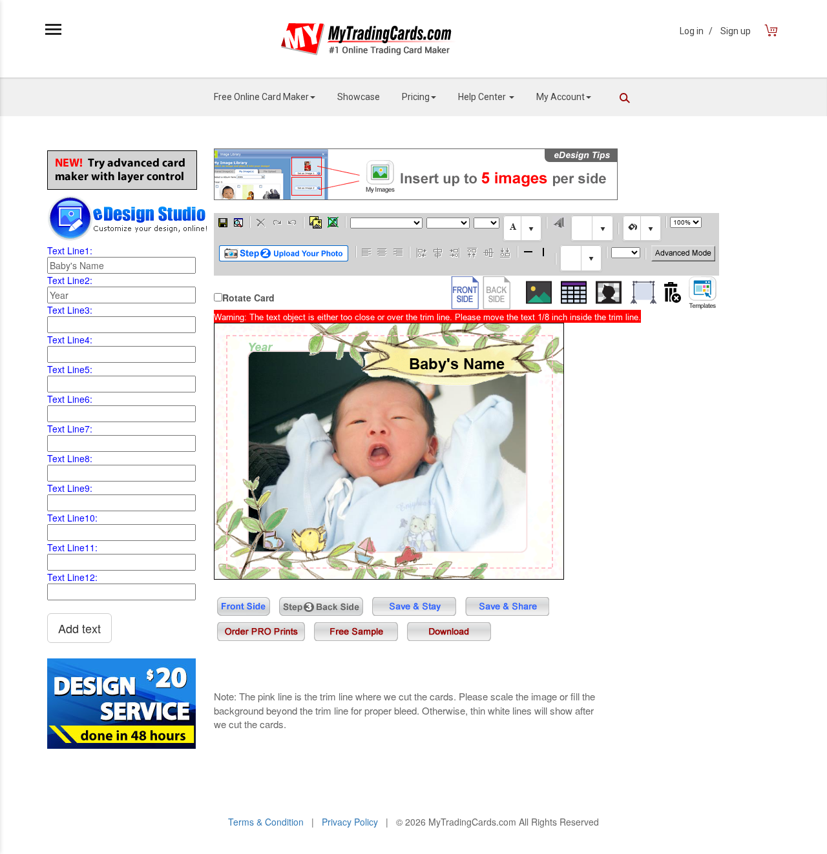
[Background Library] (643, 292)
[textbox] (522, 228)
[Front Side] (465, 292)
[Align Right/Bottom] (398, 251)
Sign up (735, 31)
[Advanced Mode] (683, 253)
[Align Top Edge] (472, 251)
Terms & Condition (266, 821)
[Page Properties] (238, 221)
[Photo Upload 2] (283, 253)
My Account (560, 97)
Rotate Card (248, 297)
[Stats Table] (574, 292)
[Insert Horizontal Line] (528, 251)
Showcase (358, 97)
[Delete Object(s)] (261, 221)
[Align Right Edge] (454, 251)
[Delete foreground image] (333, 222)
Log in (696, 31)
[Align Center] (382, 251)
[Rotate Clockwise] (276, 221)
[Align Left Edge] (421, 251)
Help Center (483, 97)
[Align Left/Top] (367, 251)
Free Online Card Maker (261, 97)
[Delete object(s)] (672, 292)
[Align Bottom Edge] (505, 251)
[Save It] (223, 221)
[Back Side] (496, 292)
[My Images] (315, 222)
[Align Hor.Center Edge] (438, 251)
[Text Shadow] (559, 222)
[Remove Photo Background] (608, 292)
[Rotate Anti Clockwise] (292, 221)
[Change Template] (702, 292)
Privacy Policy (350, 821)
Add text (79, 628)
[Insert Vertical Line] (544, 251)
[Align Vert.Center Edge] (488, 251)
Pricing (416, 97)
